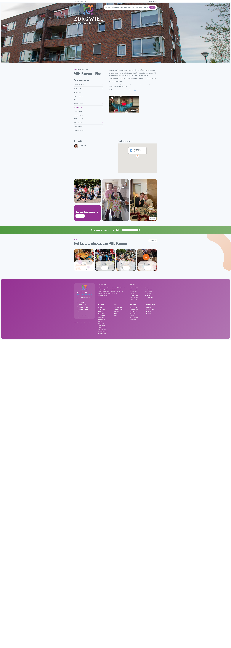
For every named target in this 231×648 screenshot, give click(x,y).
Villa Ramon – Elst (78, 107)
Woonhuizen (107, 7)
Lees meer (84, 267)
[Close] (145, 148)
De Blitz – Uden (77, 88)
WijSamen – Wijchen (78, 130)
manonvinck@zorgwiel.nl (85, 147)
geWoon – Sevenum (78, 111)
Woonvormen (148, 311)
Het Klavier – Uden (78, 122)
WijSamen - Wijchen (134, 287)
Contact (152, 7)
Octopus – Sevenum (78, 103)
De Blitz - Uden (148, 295)
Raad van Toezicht (102, 311)
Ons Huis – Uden (77, 92)
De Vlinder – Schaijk (78, 119)
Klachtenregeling (101, 325)
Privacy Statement (102, 333)
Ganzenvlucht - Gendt (149, 297)
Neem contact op (80, 216)
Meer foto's (152, 218)
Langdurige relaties (134, 311)
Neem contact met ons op (83, 315)
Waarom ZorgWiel (115, 7)
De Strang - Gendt (148, 289)
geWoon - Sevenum (134, 297)
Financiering (148, 307)
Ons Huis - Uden (148, 293)
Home (75, 69)
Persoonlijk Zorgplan (150, 309)
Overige (115, 304)
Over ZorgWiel (135, 7)
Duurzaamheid (133, 319)
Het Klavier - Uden (133, 291)
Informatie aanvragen (152, 1)
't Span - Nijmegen (148, 291)
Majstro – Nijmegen (78, 126)
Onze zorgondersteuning (125, 7)
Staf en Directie (101, 313)
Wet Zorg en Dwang (102, 327)
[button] (137, 156)
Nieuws (140, 7)
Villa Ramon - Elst (133, 299)
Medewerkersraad (101, 309)
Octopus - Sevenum (149, 287)
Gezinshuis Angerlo (78, 115)
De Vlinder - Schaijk (134, 293)
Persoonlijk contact (134, 309)
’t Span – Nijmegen (78, 96)
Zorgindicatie (148, 313)
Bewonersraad (101, 307)
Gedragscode (101, 323)
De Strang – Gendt (78, 100)
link (135, 89)
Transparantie (133, 313)
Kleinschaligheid (133, 307)
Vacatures (146, 7)
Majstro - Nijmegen (134, 289)
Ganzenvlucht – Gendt (79, 84)
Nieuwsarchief (153, 240)
